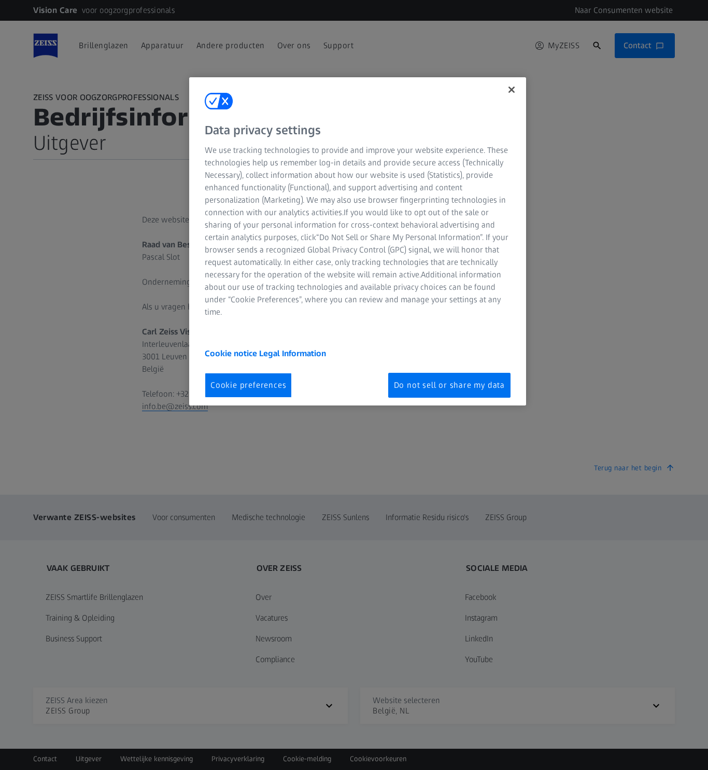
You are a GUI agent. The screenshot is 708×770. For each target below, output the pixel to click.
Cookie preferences (248, 385)
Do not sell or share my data (449, 385)
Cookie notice (232, 353)
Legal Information (292, 353)
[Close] (511, 89)
